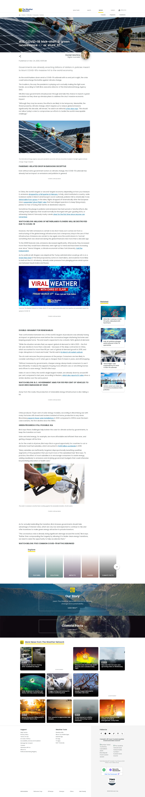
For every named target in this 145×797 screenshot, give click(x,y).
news (23, 15)
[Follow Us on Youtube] (109, 734)
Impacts (35, 15)
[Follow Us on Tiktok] (114, 734)
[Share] (20, 56)
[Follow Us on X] (122, 734)
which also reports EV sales (73, 375)
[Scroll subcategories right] (117, 567)
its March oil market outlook (71, 352)
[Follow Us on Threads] (118, 734)
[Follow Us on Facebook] (101, 734)
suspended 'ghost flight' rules (34, 202)
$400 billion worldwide (67, 446)
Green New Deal (25, 258)
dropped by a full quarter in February (43, 194)
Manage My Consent (26, 743)
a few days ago (72, 108)
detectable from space (28, 199)
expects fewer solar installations (41, 418)
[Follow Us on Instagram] (105, 734)
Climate (29, 15)
